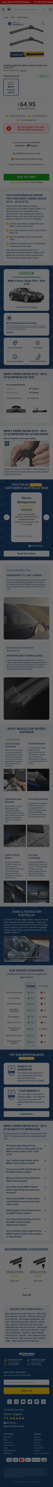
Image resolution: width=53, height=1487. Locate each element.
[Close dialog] (49, 718)
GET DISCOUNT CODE (26, 761)
